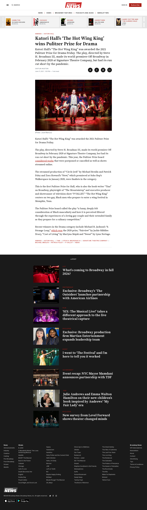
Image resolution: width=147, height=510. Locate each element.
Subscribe (135, 5)
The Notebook (107, 458)
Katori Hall (49, 34)
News (40, 13)
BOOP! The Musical (24, 458)
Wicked (104, 477)
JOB (47, 466)
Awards (38, 34)
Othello (76, 450)
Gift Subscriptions (136, 448)
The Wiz (105, 472)
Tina (58, 241)
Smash (76, 463)
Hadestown (50, 450)
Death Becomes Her (25, 472)
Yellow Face (106, 480)
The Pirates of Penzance (110, 463)
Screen (6, 464)
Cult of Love (22, 469)
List (64, 266)
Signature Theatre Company (95, 241)
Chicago (21, 466)
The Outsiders (107, 461)
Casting (6, 456)
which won (56, 230)
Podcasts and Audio (85, 13)
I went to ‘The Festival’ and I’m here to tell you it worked (85, 355)
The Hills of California (109, 450)
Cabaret (21, 463)
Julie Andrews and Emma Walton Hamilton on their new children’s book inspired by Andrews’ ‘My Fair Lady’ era (87, 399)
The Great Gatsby (108, 447)
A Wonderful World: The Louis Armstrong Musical (28, 451)
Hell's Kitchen (50, 458)
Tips (131, 461)
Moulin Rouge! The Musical (55, 480)
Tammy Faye (78, 480)
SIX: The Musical (79, 461)
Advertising (134, 459)
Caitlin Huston (41, 68)
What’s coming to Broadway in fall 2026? (88, 272)
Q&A (64, 390)
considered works (44, 160)
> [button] (144, 22)
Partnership (68, 287)
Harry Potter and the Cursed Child (57, 455)
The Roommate (107, 469)
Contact (132, 456)
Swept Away (78, 477)
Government (68, 370)
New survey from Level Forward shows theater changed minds (86, 417)
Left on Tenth (50, 469)
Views (48, 13)
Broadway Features (63, 13)
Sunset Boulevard (80, 474)
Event (65, 349)
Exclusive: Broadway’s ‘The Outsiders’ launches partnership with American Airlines (86, 294)
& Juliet (20, 448)
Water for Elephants (108, 474)
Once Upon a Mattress (81, 447)
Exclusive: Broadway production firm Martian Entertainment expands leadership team (87, 336)
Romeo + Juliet (79, 458)
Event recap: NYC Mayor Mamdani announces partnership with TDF (88, 375)
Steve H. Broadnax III (72, 241)
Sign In (124, 5)
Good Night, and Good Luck (27, 483)
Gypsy (48, 447)
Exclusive (67, 328)
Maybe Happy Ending (53, 474)
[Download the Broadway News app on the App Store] (10, 501)
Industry (6, 450)
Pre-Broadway (8, 459)
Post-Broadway (9, 461)
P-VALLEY (69, 242)
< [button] (3, 22)
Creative (6, 453)
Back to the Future (24, 461)
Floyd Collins (22, 480)
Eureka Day (22, 477)
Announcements (9, 448)
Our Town (77, 452)
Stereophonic (78, 469)
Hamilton (49, 452)
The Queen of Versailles (110, 466)
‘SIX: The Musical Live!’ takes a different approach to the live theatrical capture (85, 315)
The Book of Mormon (81, 483)
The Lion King (106, 455)
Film (64, 308)
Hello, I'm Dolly (51, 461)
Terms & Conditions (136, 464)
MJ (47, 472)
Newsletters (103, 13)
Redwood (77, 455)
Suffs (76, 472)
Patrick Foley (57, 242)
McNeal (48, 477)
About (132, 453)
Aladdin (20, 455)
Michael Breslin (42, 242)
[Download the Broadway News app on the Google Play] (23, 501)
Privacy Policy (134, 467)
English (20, 474)
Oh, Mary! (49, 483)
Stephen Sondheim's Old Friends (85, 466)
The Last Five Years (108, 452)
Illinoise (48, 463)
